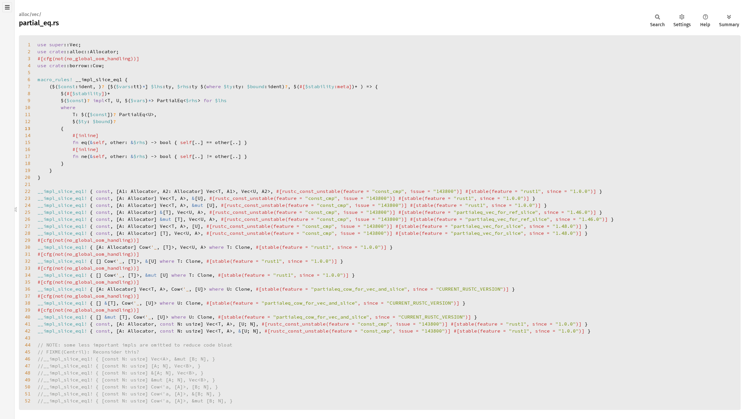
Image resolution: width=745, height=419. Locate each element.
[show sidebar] (7, 7)
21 (28, 184)
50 (28, 387)
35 (28, 282)
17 (28, 156)
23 (28, 198)
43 (28, 338)
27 (28, 226)
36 (28, 289)
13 (28, 128)
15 (28, 142)
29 (28, 240)
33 (28, 268)
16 (28, 149)
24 (28, 205)
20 (28, 177)
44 (28, 345)
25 (28, 212)
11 (28, 114)
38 (28, 303)
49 (28, 380)
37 (28, 296)
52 (28, 401)
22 (28, 191)
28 (28, 233)
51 (28, 394)
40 (28, 317)
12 (28, 121)
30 (28, 247)
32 (28, 261)
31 (28, 254)
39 (28, 310)
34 (28, 275)
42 (28, 331)
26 (28, 219)
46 (28, 359)
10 (28, 107)
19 (28, 170)
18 (28, 163)
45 (28, 352)
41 (28, 324)
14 (28, 135)
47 (28, 366)
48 (28, 373)
